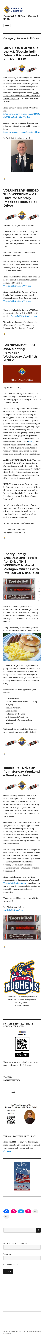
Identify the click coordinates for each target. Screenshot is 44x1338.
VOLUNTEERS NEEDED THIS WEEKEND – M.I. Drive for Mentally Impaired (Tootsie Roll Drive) (21, 197)
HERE (30, 442)
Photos (6, 1311)
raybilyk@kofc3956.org (13, 912)
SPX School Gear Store (12, 1305)
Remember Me (12, 1266)
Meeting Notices (16, 540)
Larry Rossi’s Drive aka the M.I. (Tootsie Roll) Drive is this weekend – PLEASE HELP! (21, 53)
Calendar (7, 1290)
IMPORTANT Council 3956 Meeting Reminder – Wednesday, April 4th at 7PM (20, 352)
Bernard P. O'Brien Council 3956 (14, 1333)
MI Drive (15, 181)
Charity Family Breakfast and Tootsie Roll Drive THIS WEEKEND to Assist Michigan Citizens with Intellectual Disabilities (21, 565)
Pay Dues (7, 1153)
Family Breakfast (9, 761)
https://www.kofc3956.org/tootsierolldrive (21, 132)
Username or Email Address (15, 1245)
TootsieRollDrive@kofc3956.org (17, 286)
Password (7, 1256)
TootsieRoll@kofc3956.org (14, 885)
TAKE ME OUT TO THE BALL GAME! (22, 1013)
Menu (7, 25)
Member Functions (11, 1316)
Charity (34, 179)
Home (6, 1284)
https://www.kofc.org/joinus (13, 1070)
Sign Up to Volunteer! (12, 1295)
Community (7, 181)
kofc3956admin (11, 179)
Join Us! (6, 1300)
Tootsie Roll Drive (25, 181)
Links (5, 1326)
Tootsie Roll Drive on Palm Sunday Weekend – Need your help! (21, 773)
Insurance (7, 1321)
